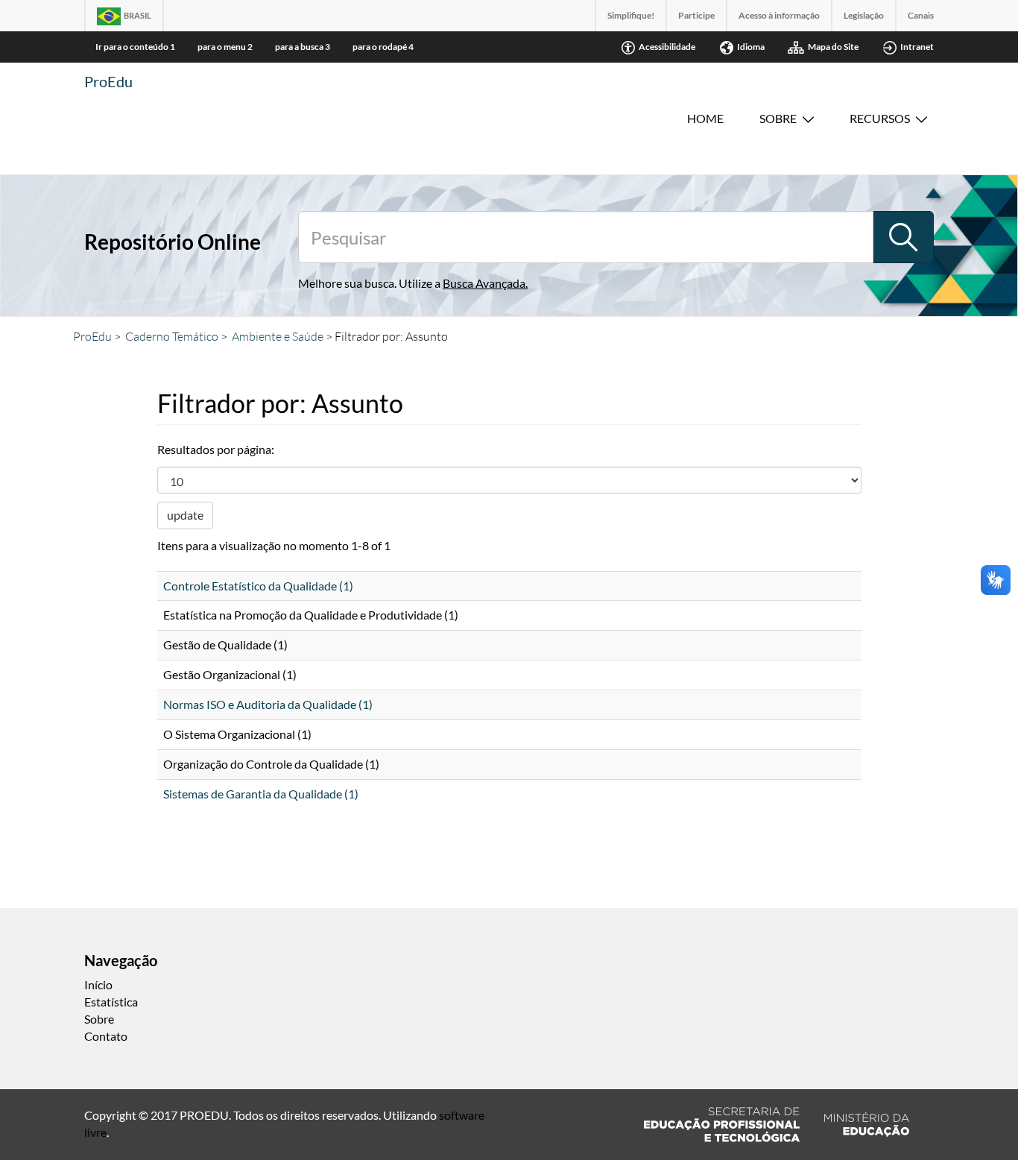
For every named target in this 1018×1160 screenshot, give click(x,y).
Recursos (880, 118)
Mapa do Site (833, 46)
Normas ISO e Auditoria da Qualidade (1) (268, 704)
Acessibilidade (667, 46)
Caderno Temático (171, 336)
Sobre (778, 118)
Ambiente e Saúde (277, 336)
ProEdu (108, 81)
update (185, 515)
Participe (696, 15)
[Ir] (903, 237)
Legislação (864, 15)
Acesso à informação (779, 15)
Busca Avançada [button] (484, 283)
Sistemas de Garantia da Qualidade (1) (260, 794)
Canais (921, 15)
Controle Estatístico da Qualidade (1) (258, 586)
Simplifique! (630, 15)
